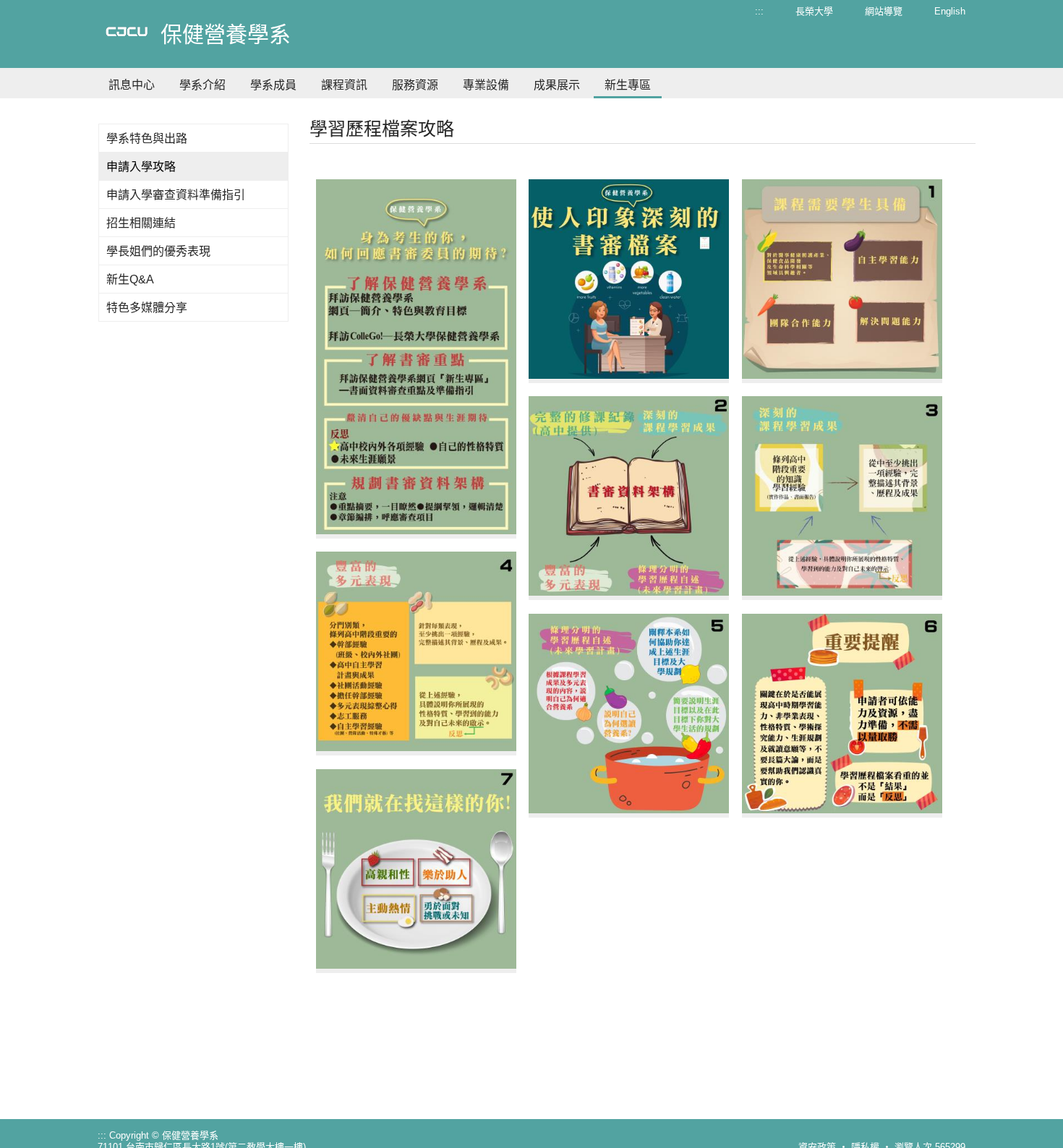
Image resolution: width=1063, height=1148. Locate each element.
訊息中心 (131, 85)
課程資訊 (344, 85)
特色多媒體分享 (146, 307)
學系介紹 (202, 85)
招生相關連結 (141, 223)
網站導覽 (883, 11)
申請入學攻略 (141, 166)
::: (759, 11)
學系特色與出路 (146, 138)
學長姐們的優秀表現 (158, 251)
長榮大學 (814, 11)
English (949, 11)
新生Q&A (130, 279)
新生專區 (628, 85)
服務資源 (415, 85)
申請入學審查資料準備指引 (175, 195)
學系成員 (273, 85)
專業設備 (486, 85)
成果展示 (557, 85)
